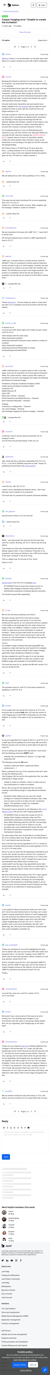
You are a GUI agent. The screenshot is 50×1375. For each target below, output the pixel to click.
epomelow (9, 366)
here (34, 583)
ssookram (9, 432)
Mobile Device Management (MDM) (15, 1316)
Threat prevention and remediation (15, 1342)
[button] (4, 5)
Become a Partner (8, 1290)
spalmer (8, 736)
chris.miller (9, 196)
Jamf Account (7, 1297)
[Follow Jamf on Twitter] (3, 1260)
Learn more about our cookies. (25, 1360)
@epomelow (30, 466)
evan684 (8, 1091)
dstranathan (9, 536)
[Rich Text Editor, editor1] (25, 1141)
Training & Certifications (11, 1275)
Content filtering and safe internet (14, 1345)
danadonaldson (11, 989)
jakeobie (8, 578)
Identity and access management (14, 1334)
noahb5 (8, 482)
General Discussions (11, 11)
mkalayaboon (10, 298)
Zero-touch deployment (11, 1312)
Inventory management (10, 1323)
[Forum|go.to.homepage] (13, 5)
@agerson (12, 302)
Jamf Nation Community (11, 1279)
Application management (11, 1320)
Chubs (10, 1211)
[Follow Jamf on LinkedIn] (7, 1260)
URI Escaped (23, 106)
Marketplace (6, 1286)
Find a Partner (7, 1294)
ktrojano (11, 1232)
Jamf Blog (5, 1283)
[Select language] (33, 5)
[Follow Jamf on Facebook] (21, 1260)
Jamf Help (5, 1271)
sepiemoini (9, 457)
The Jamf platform (9, 1309)
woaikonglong (13, 1218)
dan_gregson (10, 511)
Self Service (6, 1331)
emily (10, 1238)
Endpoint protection (9, 1338)
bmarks (8, 54)
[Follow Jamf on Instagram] (16, 1260)
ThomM (11, 1225)
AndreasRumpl (10, 228)
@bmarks (25, 1046)
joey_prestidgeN (11, 945)
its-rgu (7, 610)
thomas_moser (10, 323)
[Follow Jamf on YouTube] (12, 1260)
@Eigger (5, 58)
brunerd (8, 77)
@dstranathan (7, 583)
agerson (8, 171)
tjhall (7, 683)
